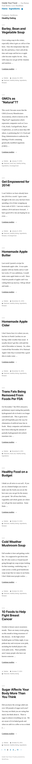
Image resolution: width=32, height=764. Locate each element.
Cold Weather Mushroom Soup (13, 543)
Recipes (4, 82)
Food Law (13, 163)
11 (17, 750)
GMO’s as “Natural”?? (10, 100)
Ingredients (14, 8)
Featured (6, 80)
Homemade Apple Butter (15, 253)
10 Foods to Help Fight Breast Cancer (14, 615)
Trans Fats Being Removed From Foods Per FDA (14, 395)
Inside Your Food (9, 3)
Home (4, 8)
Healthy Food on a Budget (14, 473)
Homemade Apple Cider (15, 323)
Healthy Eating (14, 80)
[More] (22, 9)
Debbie (6, 78)
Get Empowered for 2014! (15, 183)
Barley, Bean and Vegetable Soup (14, 30)
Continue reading (9, 69)
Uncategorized (14, 166)
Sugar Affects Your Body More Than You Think (15, 693)
